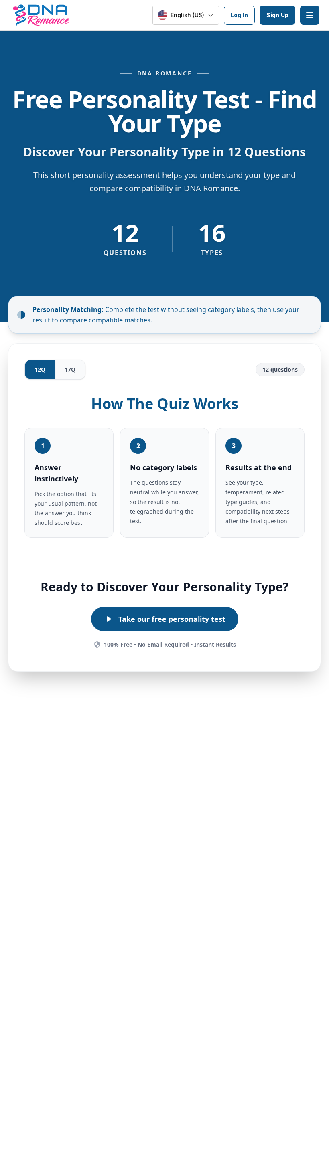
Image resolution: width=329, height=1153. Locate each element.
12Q (40, 369)
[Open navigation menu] (309, 15)
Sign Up (277, 15)
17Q (70, 369)
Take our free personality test (171, 619)
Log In (239, 15)
